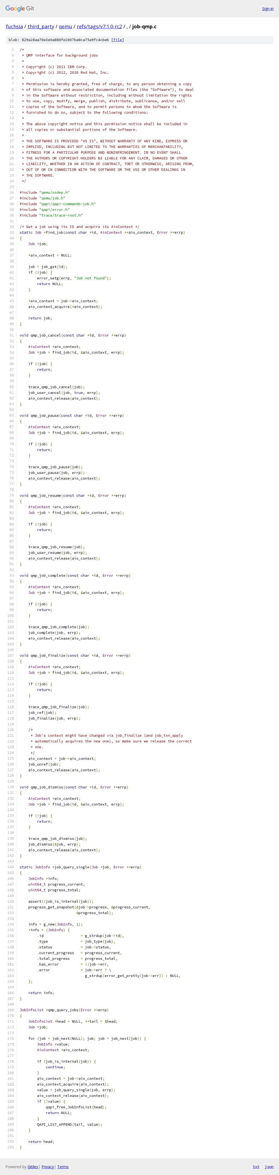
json (269, 1166)
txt (256, 1166)
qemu (65, 26)
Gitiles (33, 1166)
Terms (63, 1166)
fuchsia (14, 26)
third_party (41, 26)
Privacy (47, 1166)
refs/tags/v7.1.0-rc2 (99, 26)
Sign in (268, 8)
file (117, 40)
